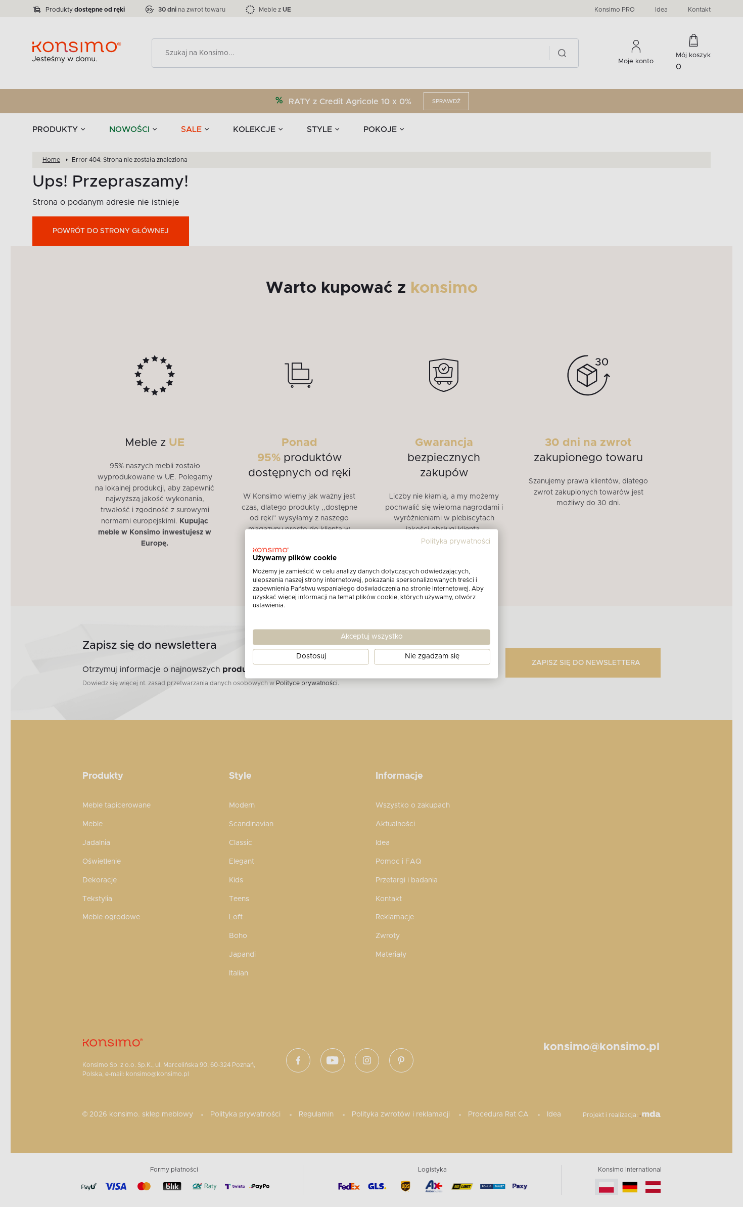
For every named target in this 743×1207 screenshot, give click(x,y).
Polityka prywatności (455, 541)
